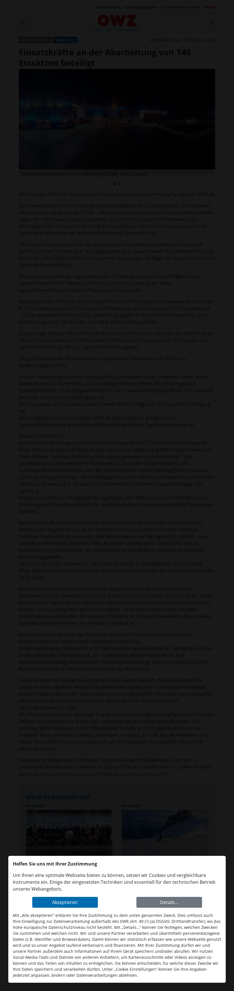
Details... (169, 902)
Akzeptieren (65, 902)
